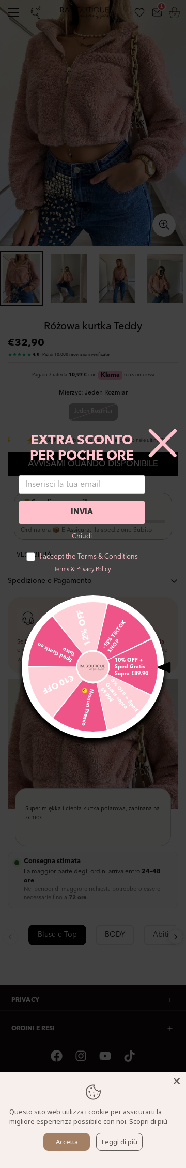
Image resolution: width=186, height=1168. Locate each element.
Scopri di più (148, 1121)
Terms (61, 570)
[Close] (177, 1081)
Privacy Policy (93, 570)
